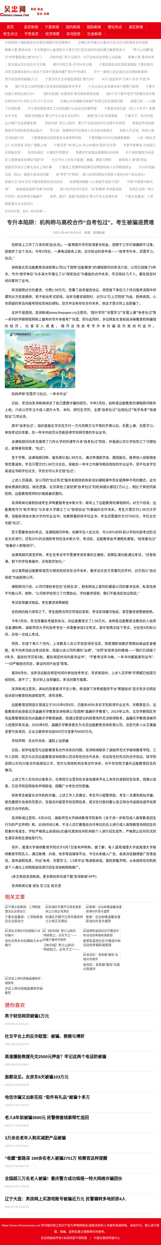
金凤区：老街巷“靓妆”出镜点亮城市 (101, 967)
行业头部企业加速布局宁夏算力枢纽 (113, 86)
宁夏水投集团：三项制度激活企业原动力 (24, 919)
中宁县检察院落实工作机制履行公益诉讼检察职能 (62, 108)
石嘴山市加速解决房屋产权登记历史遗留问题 (91, 101)
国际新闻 (94, 27)
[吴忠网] (25, 8)
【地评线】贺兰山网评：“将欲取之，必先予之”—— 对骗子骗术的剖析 (61, 947)
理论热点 (115, 27)
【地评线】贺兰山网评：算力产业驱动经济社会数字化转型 (84, 123)
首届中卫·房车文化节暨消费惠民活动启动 (33, 182)
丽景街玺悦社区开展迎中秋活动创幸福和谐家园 (102, 943)
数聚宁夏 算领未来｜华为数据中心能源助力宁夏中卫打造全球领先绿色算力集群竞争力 (65, 50)
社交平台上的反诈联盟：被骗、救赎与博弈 (82, 160)
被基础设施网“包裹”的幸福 (34, 189)
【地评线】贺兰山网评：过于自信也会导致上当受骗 (85, 57)
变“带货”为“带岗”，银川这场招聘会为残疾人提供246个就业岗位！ (101, 174)
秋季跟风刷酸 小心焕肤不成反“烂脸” (95, 182)
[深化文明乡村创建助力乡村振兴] (24, 933)
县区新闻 (136, 27)
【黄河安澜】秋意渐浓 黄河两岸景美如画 (70, 94)
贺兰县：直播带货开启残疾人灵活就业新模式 (81, 130)
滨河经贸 (73, 34)
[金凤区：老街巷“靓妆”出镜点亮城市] (102, 957)
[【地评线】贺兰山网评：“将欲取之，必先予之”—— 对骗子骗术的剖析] (61, 935)
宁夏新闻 (52, 27)
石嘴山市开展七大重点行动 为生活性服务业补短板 (113, 42)
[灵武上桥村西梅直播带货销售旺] (24, 980)
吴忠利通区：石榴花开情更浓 (48, 152)
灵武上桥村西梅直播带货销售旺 (24, 990)
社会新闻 (94, 34)
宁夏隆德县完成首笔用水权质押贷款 (56, 138)
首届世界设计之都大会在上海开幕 (28, 167)
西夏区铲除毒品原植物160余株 (97, 152)
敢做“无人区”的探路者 (102, 116)
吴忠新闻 (31, 27)
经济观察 (52, 34)
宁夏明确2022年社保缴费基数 (109, 138)
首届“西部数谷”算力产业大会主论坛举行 (52, 116)
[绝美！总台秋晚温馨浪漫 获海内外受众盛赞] (104, 909)
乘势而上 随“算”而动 (133, 160)
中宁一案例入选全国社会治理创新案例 (120, 72)
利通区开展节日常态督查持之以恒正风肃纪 (64, 919)
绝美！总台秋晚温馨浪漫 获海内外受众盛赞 (103, 919)
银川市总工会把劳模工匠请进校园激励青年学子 (48, 86)
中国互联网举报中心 (107, 1238)
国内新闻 (73, 27)
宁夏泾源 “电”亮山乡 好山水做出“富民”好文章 (85, 145)
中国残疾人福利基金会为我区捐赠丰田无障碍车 (38, 42)
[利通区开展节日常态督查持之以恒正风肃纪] (64, 909)
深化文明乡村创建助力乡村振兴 (24, 943)
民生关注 (10, 34)
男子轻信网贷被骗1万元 (21, 79)
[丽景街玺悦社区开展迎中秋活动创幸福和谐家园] (102, 933)
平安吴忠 (31, 34)
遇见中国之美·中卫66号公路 (72, 64)
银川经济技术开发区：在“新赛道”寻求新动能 (91, 189)
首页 (10, 27)
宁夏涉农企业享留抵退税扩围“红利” (69, 79)
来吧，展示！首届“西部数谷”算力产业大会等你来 (84, 196)
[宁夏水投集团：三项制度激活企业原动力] (24, 909)
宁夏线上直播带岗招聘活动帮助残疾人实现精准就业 (95, 167)
